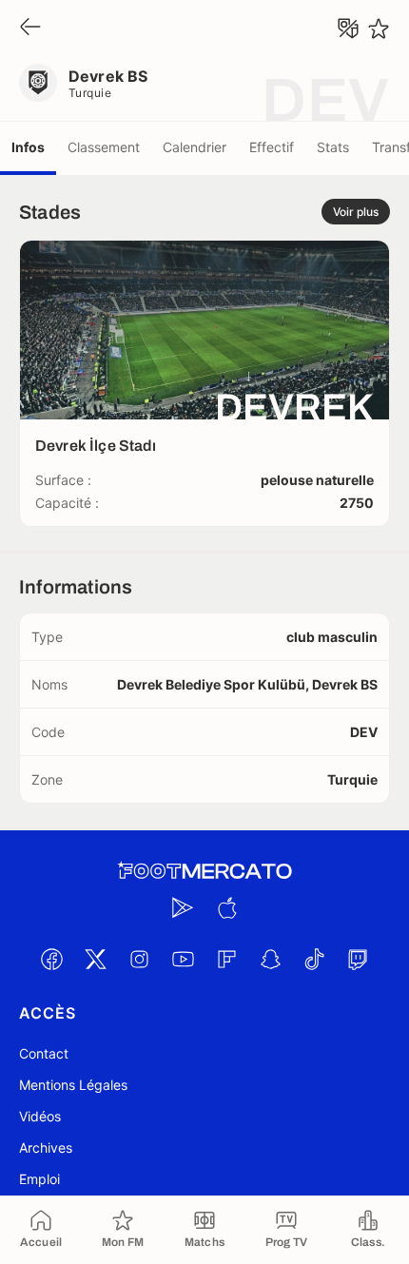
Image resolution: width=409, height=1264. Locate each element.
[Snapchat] (270, 958)
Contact (43, 1053)
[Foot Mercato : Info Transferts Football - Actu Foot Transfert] (204, 871)
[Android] (182, 907)
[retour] (30, 28)
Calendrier (194, 147)
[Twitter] (95, 958)
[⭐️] (378, 28)
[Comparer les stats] (348, 28)
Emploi (39, 1179)
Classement (104, 147)
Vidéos (40, 1116)
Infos (28, 147)
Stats (333, 147)
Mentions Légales (73, 1085)
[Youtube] (182, 958)
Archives (45, 1147)
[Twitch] (357, 958)
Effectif (271, 147)
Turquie (89, 93)
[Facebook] (51, 958)
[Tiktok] (314, 958)
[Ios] (226, 907)
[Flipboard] (226, 958)
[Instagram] (139, 958)
